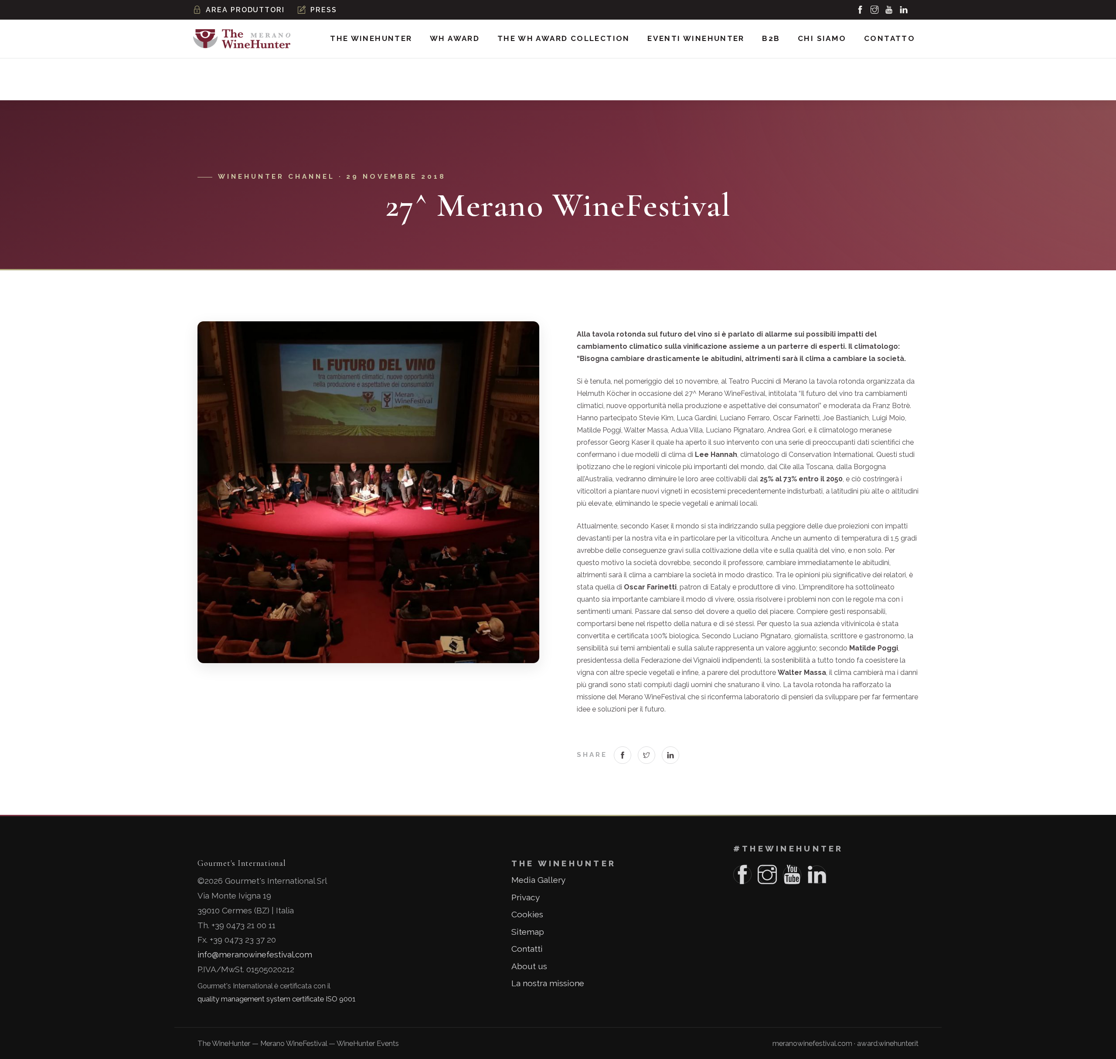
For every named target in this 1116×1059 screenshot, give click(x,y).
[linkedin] (904, 10)
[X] (646, 755)
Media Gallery (538, 880)
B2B (771, 38)
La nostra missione (547, 983)
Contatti (527, 948)
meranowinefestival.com (812, 1043)
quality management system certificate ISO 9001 (276, 998)
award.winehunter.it (888, 1043)
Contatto (889, 38)
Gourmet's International (241, 863)
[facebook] (860, 10)
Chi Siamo (822, 38)
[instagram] (875, 10)
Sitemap (527, 931)
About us (529, 966)
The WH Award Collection (563, 38)
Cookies (527, 914)
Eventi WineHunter (696, 38)
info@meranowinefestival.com (254, 954)
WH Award (455, 38)
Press (323, 10)
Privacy (525, 897)
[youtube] (889, 10)
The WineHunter (371, 38)
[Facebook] (622, 755)
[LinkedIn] (670, 755)
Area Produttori (245, 10)
